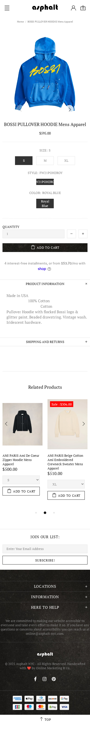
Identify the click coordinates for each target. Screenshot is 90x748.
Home (20, 21)
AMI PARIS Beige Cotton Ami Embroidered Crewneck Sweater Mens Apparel (66, 462)
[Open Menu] (7, 8)
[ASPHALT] (45, 8)
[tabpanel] (22, 452)
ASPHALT (45, 654)
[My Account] (73, 8)
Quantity (10, 227)
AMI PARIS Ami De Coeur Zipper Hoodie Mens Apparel (21, 460)
